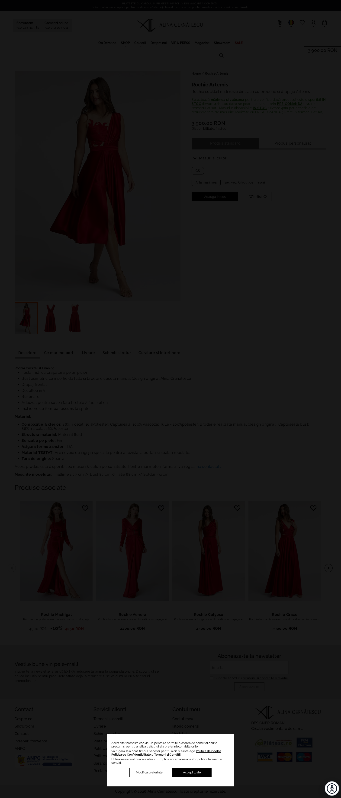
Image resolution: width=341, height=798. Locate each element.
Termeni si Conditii (167, 754)
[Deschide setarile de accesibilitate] (332, 788)
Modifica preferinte (149, 772)
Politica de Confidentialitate (131, 754)
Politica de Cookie (208, 751)
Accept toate (192, 772)
